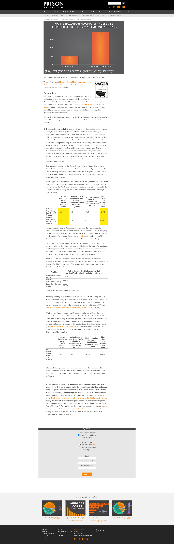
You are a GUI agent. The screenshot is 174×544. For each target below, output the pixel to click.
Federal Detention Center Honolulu (63, 326)
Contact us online (79, 530)
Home (44, 530)
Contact (62, 534)
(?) (91, 437)
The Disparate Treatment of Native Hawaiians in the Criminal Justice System (79, 398)
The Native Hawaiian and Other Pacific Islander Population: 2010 (70, 307)
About (45, 532)
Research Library (87, 444)
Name (87, 460)
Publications (54, 19)
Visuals (62, 19)
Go (123, 3)
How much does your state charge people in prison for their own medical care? (75, 519)
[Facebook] (118, 7)
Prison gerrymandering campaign (87, 448)
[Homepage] (53, 5)
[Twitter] (114, 7)
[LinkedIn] (123, 7)
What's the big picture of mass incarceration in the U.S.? (122, 518)
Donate (61, 536)
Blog (60, 530)
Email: (87, 456)
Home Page (47, 19)
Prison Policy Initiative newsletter (87, 436)
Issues (45, 536)
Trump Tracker (65, 532)
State (87, 465)
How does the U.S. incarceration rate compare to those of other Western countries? (98, 520)
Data (44, 538)
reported (80, 236)
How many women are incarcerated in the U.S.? (52, 518)
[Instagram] (109, 7)
